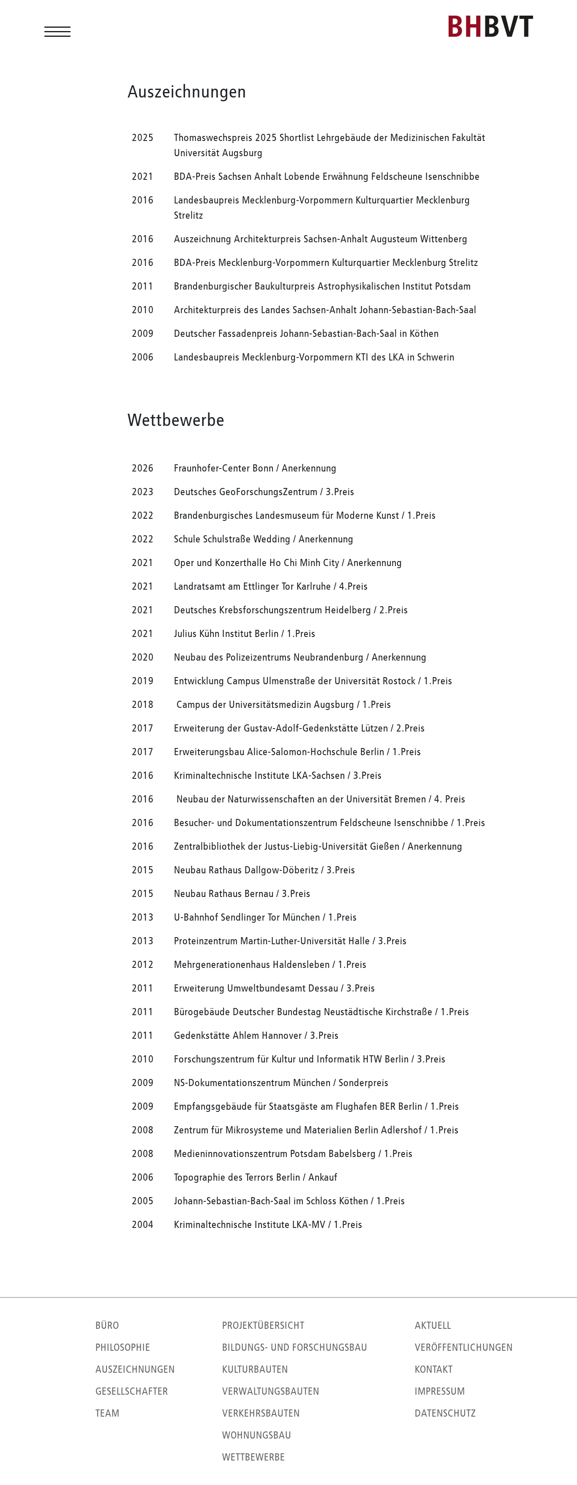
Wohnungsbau (256, 1435)
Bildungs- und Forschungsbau (294, 1347)
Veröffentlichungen (464, 1347)
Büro (107, 1325)
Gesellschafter (131, 1391)
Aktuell (433, 1325)
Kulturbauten (255, 1369)
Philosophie (122, 1347)
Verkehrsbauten (261, 1413)
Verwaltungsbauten (270, 1391)
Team (107, 1413)
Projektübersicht (263, 1325)
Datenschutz (445, 1413)
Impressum (440, 1391)
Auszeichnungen (135, 1369)
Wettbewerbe (253, 1457)
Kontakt (434, 1369)
